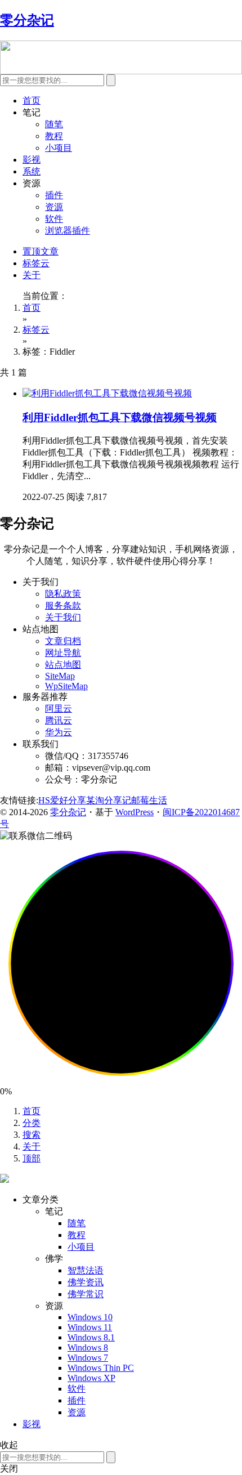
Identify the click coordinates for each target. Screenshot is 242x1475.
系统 (32, 171)
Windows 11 (90, 1327)
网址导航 (63, 653)
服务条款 (63, 605)
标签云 (36, 263)
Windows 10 (90, 1317)
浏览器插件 (67, 230)
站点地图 (63, 664)
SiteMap (60, 676)
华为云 (58, 732)
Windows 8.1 (91, 1337)
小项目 (58, 148)
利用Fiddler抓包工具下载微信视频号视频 (120, 417)
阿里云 (58, 708)
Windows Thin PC (101, 1368)
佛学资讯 (86, 1282)
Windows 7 (88, 1357)
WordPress (134, 812)
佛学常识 (86, 1294)
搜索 (32, 1134)
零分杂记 (68, 812)
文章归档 (63, 641)
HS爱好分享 (62, 800)
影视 (32, 159)
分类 (32, 1123)
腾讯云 (58, 720)
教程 (54, 136)
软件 (54, 219)
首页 (32, 100)
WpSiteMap (66, 686)
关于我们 (63, 617)
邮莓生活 (149, 800)
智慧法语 (86, 1270)
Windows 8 (88, 1347)
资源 (54, 207)
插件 (54, 195)
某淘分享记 (108, 800)
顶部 (32, 1158)
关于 (32, 275)
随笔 (54, 124)
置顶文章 (41, 251)
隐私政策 (63, 593)
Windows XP (91, 1378)
